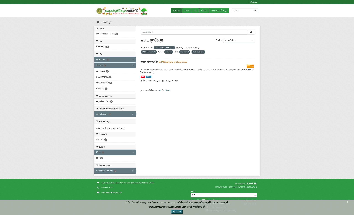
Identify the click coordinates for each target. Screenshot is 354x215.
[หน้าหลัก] (98, 22)
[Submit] (255, 10)
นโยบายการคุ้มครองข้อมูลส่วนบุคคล (243, 187)
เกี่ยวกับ (204, 10)
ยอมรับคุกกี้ (177, 211)
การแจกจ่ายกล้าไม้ (149, 62)
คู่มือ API (168, 90)
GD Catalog (250, 66)
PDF (142, 77)
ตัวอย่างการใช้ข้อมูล (219, 10)
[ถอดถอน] (173, 48)
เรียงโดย (219, 40)
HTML (148, 77)
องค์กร (186, 10)
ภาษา (193, 191)
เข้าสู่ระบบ (253, 2)
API (160, 90)
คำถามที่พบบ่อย (221, 187)
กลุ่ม (195, 10)
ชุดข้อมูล (176, 10)
